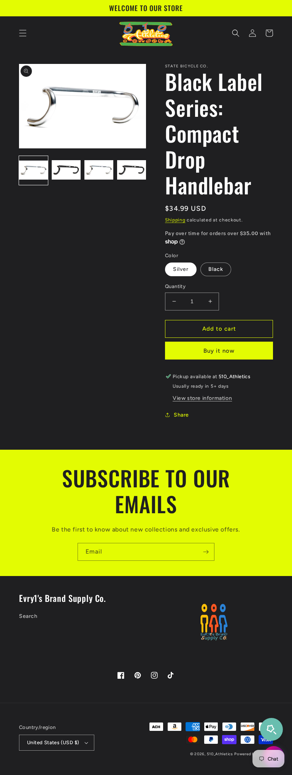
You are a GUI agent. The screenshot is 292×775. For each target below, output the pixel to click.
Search (28, 616)
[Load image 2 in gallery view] (66, 170)
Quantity (175, 286)
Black (215, 269)
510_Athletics (220, 753)
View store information (202, 398)
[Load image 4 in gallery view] (131, 170)
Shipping (175, 220)
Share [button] (181, 415)
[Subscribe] (205, 552)
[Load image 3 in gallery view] (98, 170)
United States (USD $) (53, 742)
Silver (181, 269)
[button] (22, 33)
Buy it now (219, 350)
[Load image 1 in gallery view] (33, 170)
